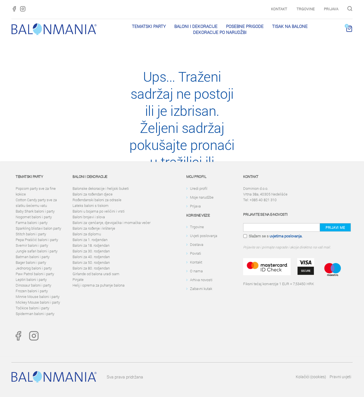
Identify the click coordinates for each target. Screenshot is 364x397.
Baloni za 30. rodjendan (91, 251)
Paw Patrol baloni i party (35, 273)
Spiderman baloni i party (35, 313)
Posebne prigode (245, 26)
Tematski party (149, 26)
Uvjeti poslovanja (203, 235)
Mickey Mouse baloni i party (38, 302)
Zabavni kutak (201, 288)
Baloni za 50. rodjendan (91, 262)
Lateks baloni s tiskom (91, 205)
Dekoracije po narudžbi (220, 32)
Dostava (196, 244)
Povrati (195, 253)
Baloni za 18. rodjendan (91, 245)
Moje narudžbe (202, 197)
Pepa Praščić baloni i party (37, 239)
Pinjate (78, 279)
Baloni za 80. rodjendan (91, 268)
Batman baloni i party (32, 256)
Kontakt (279, 8)
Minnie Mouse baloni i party (37, 296)
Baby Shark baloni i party (35, 211)
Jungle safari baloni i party (36, 251)
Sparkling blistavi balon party (38, 228)
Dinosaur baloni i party (33, 285)
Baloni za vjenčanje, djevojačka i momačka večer (111, 222)
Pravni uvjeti (340, 376)
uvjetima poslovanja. (286, 235)
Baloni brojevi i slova (89, 216)
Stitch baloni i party (31, 233)
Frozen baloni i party (32, 290)
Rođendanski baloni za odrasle (97, 199)
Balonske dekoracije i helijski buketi (101, 188)
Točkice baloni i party (32, 307)
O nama (196, 270)
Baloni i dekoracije (196, 26)
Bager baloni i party (31, 262)
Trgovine (306, 8)
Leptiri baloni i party (31, 279)
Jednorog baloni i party (34, 268)
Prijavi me (335, 227)
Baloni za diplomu (87, 233)
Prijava (331, 8)
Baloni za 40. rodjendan (91, 256)
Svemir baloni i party (32, 245)
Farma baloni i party (31, 222)
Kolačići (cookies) (311, 376)
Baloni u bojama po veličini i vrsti (99, 211)
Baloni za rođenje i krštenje (94, 228)
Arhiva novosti (201, 279)
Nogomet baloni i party (34, 216)
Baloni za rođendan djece (93, 194)
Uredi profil (198, 188)
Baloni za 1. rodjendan (90, 239)
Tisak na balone (290, 26)
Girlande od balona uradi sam (96, 273)
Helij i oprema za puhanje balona (99, 285)
